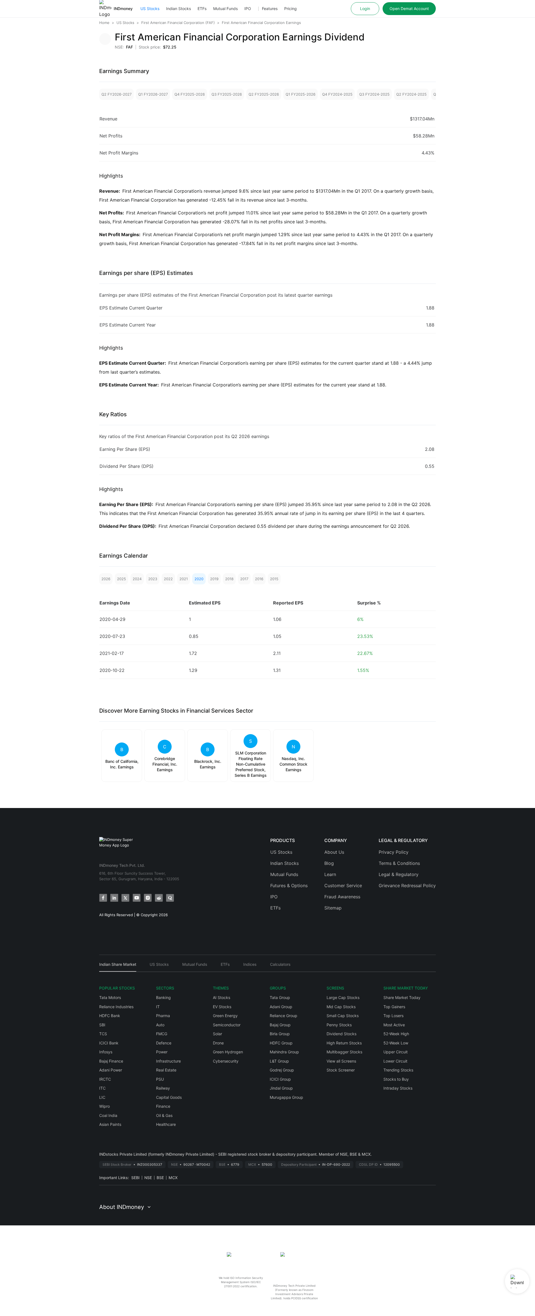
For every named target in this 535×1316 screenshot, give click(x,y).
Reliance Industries (116, 1006)
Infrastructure (168, 1061)
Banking (163, 997)
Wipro (104, 1106)
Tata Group (280, 997)
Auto (160, 1024)
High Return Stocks (344, 1043)
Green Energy (225, 1015)
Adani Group (281, 1006)
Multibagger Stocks (344, 1051)
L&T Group (279, 1061)
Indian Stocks (178, 8)
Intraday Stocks (397, 1088)
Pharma (163, 1015)
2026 (105, 579)
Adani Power (110, 1070)
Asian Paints (110, 1124)
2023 (152, 579)
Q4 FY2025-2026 (189, 94)
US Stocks (149, 8)
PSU (160, 1079)
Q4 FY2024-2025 (337, 94)
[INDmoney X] (125, 898)
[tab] (117, 967)
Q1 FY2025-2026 (300, 94)
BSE (160, 1177)
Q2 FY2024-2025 (411, 94)
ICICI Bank (108, 1043)
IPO (247, 8)
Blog (329, 863)
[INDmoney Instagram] (148, 898)
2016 (259, 579)
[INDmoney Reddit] (159, 898)
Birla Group (280, 1033)
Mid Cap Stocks (341, 1006)
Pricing (290, 8)
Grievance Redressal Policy (407, 885)
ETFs (202, 8)
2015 (274, 579)
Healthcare (166, 1124)
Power (161, 1051)
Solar (217, 1033)
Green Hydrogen (228, 1051)
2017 (244, 579)
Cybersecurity (226, 1061)
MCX (173, 1177)
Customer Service (343, 885)
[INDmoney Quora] (170, 898)
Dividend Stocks (341, 1033)
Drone (218, 1043)
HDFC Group (281, 1043)
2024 (137, 579)
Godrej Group (282, 1070)
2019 (214, 579)
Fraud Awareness (342, 896)
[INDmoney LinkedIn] (114, 898)
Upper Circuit (395, 1051)
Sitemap (333, 908)
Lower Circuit (395, 1061)
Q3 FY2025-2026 (226, 94)
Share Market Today (401, 997)
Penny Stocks (339, 1024)
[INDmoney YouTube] (136, 898)
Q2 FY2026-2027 (116, 94)
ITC (102, 1088)
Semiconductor (226, 1024)
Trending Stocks (398, 1070)
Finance (163, 1106)
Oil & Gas (164, 1115)
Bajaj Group (280, 1024)
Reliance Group (283, 1015)
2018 (229, 579)
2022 (168, 579)
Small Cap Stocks (343, 1015)
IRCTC (105, 1079)
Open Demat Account (409, 8)
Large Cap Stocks (343, 997)
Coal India (108, 1115)
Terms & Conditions (399, 863)
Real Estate (166, 1070)
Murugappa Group (286, 1097)
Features (270, 8)
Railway (163, 1088)
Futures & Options (289, 885)
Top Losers (393, 1015)
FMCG (161, 1033)
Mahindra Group (284, 1051)
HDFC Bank (109, 1015)
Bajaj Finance (111, 1061)
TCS (103, 1033)
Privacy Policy (393, 852)
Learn (330, 874)
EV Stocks (222, 1006)
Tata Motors (110, 997)
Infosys (105, 1051)
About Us (334, 852)
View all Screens (341, 1061)
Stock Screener (341, 1070)
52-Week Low (395, 1043)
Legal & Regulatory (399, 874)
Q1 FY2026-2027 (153, 94)
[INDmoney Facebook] (103, 898)
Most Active (394, 1024)
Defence (163, 1043)
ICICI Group (280, 1079)
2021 (183, 579)
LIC (102, 1097)
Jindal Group (281, 1088)
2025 (121, 579)
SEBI (135, 1177)
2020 (198, 579)
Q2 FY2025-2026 (264, 94)
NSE (148, 1177)
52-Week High (396, 1033)
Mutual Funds (225, 8)
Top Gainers (394, 1006)
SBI (102, 1024)
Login (365, 8)
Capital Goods (169, 1097)
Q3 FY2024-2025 (374, 94)
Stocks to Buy (396, 1079)
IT (158, 1006)
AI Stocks (221, 997)
